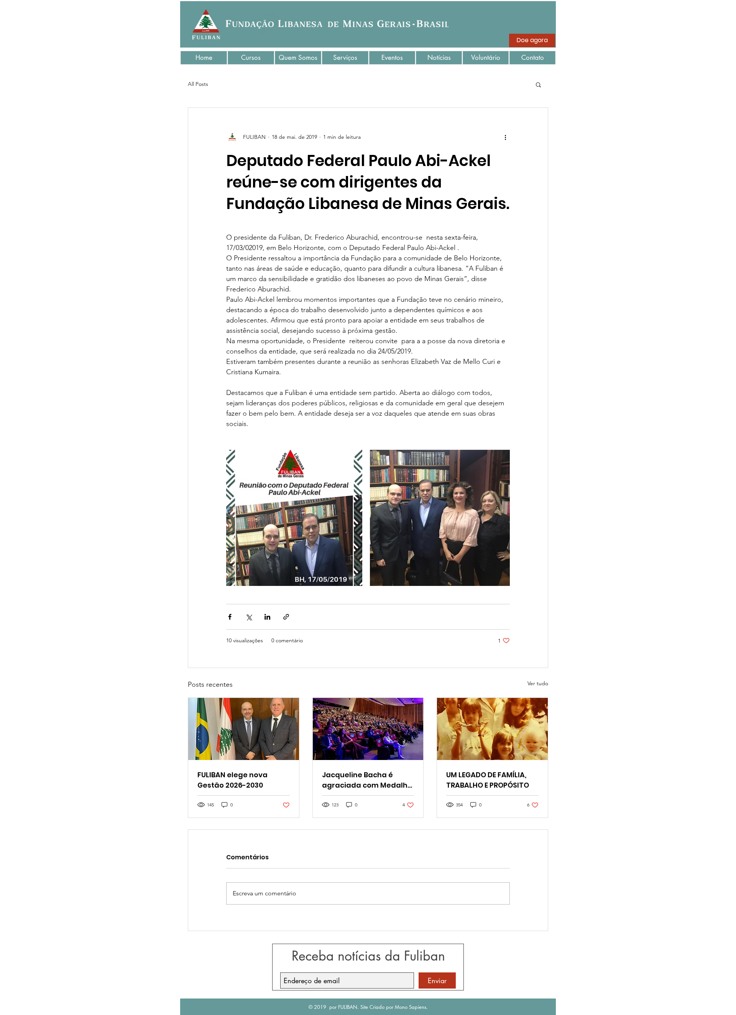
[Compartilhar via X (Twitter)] (248, 616)
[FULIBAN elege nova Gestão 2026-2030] (243, 729)
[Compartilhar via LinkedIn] (267, 616)
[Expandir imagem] (294, 518)
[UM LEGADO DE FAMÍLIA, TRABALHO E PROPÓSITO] (492, 729)
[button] (538, 84)
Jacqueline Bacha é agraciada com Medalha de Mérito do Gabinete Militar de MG (367, 780)
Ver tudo (537, 683)
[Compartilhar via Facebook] (229, 616)
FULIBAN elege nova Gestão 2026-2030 (232, 780)
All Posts (198, 84)
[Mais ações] (505, 136)
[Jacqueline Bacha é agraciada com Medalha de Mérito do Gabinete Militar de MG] (368, 729)
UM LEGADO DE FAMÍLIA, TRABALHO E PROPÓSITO (487, 780)
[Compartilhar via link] (286, 616)
